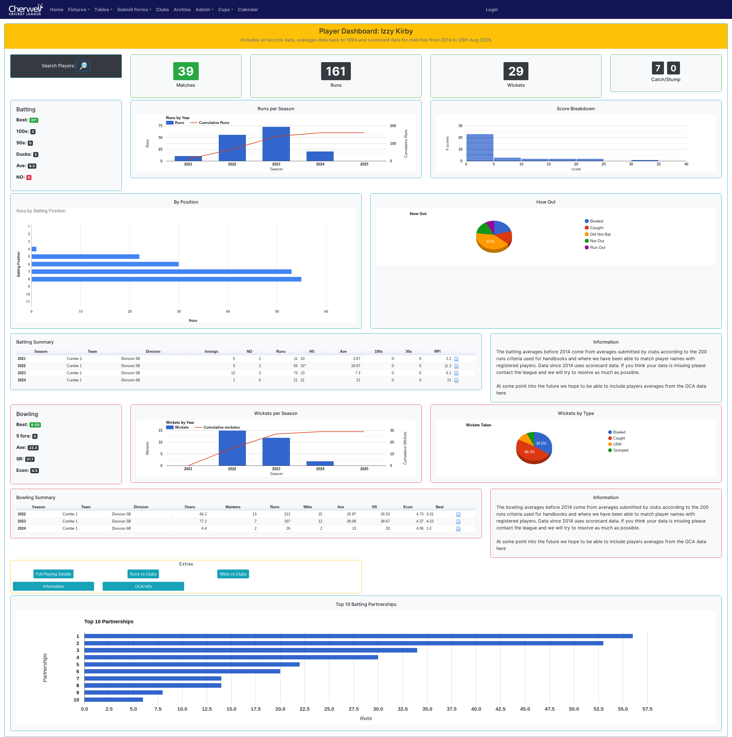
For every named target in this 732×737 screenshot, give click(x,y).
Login (492, 9)
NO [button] (249, 351)
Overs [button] (190, 507)
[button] (464, 351)
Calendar (248, 9)
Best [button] (439, 507)
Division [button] (153, 351)
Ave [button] (343, 351)
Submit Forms (132, 9)
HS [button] (312, 351)
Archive (182, 9)
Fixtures (77, 9)
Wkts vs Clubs (233, 574)
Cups (224, 9)
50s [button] (409, 351)
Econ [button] (408, 507)
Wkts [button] (307, 507)
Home (56, 9)
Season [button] (40, 351)
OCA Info (143, 586)
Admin (203, 9)
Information (53, 586)
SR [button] (374, 507)
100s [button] (379, 351)
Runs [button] (280, 351)
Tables (101, 9)
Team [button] (92, 351)
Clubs (162, 9)
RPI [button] (437, 351)
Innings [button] (211, 351)
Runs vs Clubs (143, 574)
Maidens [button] (233, 507)
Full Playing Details (53, 574)
